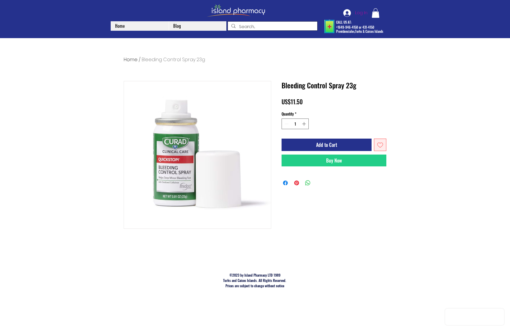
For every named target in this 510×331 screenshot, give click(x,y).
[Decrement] (286, 124)
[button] (376, 13)
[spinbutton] (295, 124)
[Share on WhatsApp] (307, 182)
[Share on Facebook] (285, 182)
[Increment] (304, 124)
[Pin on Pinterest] (296, 182)
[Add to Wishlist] (380, 145)
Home (131, 59)
